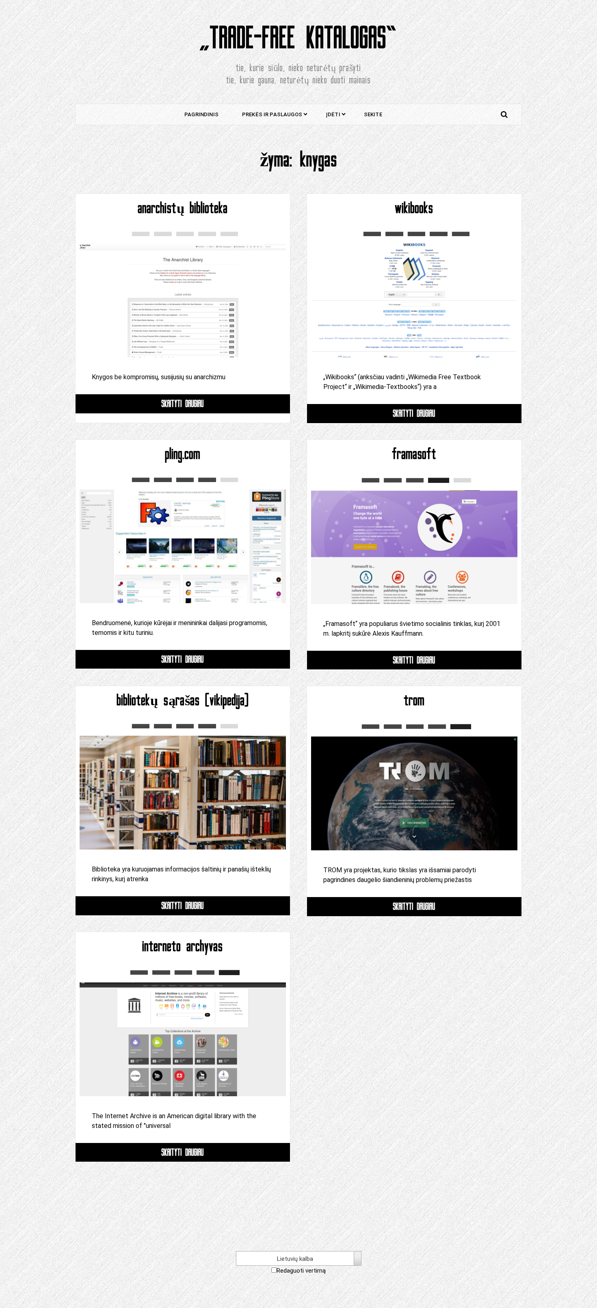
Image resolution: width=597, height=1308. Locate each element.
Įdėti (333, 114)
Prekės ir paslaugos (272, 114)
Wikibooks (414, 208)
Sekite (373, 114)
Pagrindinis (201, 114)
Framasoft (414, 454)
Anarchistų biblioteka (183, 208)
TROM (414, 700)
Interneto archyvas (183, 946)
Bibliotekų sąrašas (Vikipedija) (183, 700)
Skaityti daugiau (183, 403)
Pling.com (183, 454)
